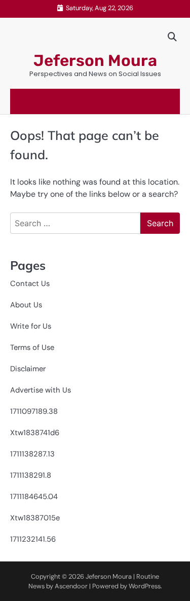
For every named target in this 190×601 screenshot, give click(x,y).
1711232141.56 (33, 539)
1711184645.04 (34, 496)
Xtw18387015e (35, 518)
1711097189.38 (34, 411)
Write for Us (30, 326)
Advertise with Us (40, 390)
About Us (26, 305)
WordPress (145, 586)
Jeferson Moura (95, 60)
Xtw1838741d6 (34, 433)
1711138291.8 (30, 475)
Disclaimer (28, 369)
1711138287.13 (32, 454)
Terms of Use (32, 347)
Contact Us (30, 283)
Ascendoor (71, 586)
